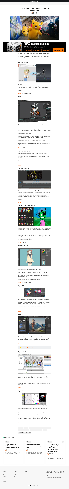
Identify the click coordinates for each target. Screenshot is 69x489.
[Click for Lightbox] (34, 73)
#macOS (26, 427)
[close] (68, 1)
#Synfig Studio (21, 432)
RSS (25, 473)
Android (4, 476)
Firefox (4, 482)
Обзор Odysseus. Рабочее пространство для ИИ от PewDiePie (12, 445)
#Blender (45, 430)
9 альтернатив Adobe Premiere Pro (27, 347)
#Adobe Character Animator (24, 430)
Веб (3, 479)
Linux (4, 474)
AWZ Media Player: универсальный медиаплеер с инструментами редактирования (53, 447)
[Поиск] (65, 4)
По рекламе (27, 474)
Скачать (19, 93)
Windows (28, 441)
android (15, 473)
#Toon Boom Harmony (46, 427)
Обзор (7, 441)
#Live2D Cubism (33, 430)
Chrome (4, 481)
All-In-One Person (38, 485)
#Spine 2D (40, 430)
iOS (14, 476)
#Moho (39, 427)
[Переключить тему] (63, 4)
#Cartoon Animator (32, 427)
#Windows (21, 427)
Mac (3, 473)
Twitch (26, 471)
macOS (15, 474)
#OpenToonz (28, 432)
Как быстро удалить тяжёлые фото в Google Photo (34, 445)
